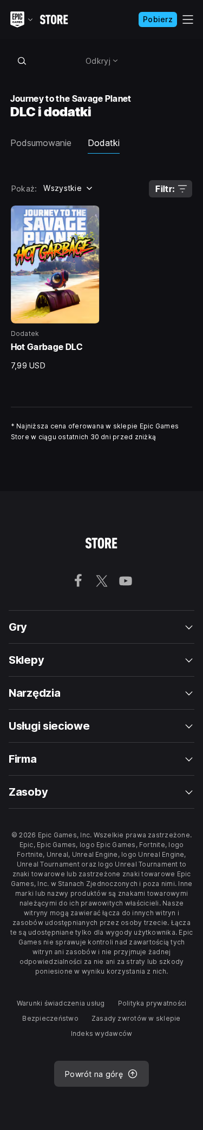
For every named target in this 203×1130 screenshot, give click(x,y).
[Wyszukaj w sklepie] (22, 60)
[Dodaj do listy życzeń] (88, 217)
